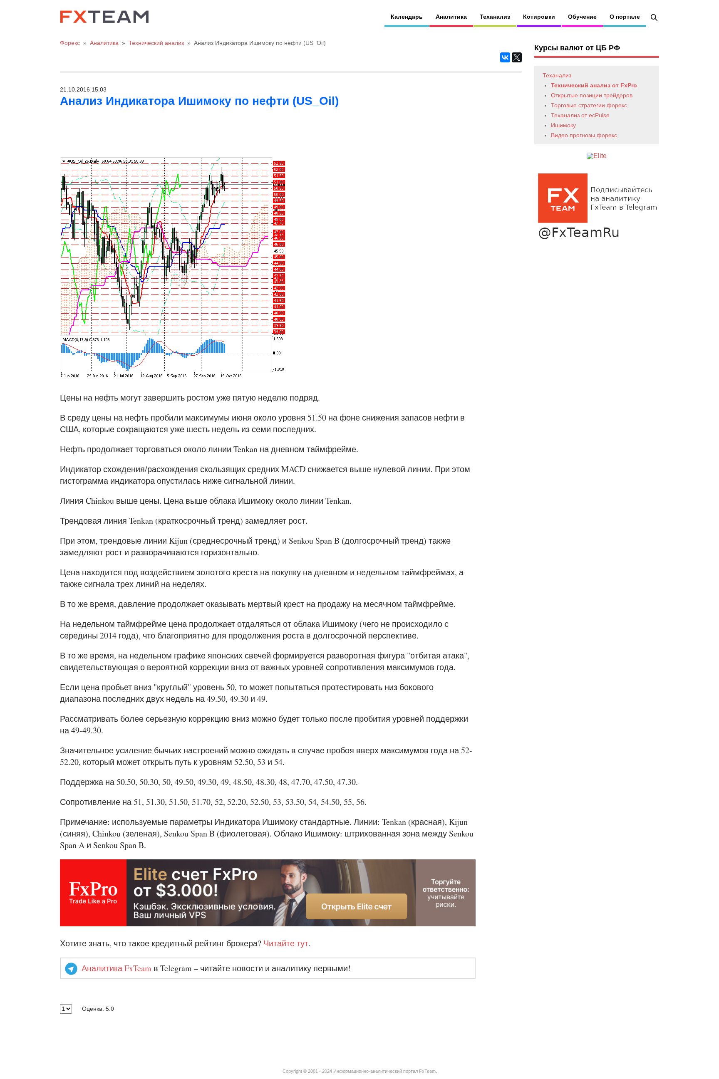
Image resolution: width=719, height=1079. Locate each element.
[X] (517, 57)
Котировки (539, 16)
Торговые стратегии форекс (589, 105)
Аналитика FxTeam (116, 968)
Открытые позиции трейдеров (591, 95)
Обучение (582, 16)
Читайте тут (285, 943)
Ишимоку (563, 125)
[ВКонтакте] (505, 57)
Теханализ (495, 16)
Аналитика (451, 16)
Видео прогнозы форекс (584, 135)
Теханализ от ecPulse (580, 115)
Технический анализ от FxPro (594, 85)
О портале (625, 16)
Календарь (407, 16)
